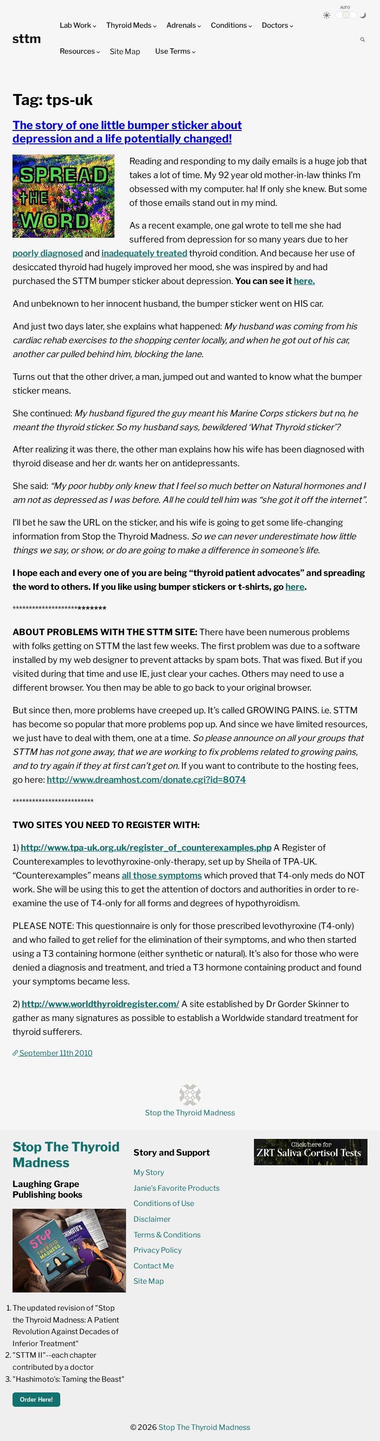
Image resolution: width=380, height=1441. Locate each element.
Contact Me (153, 1266)
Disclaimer (152, 1219)
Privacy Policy (157, 1250)
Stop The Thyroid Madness (204, 1427)
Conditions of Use (163, 1203)
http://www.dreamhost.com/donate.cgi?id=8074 (146, 779)
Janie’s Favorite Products (176, 1188)
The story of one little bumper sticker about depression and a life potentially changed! (127, 131)
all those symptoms (162, 875)
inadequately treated (144, 253)
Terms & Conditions (167, 1235)
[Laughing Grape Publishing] (69, 1290)
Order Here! (36, 1399)
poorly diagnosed (48, 253)
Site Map (125, 51)
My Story (148, 1172)
